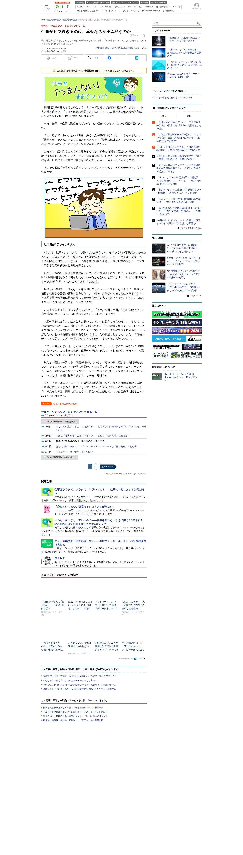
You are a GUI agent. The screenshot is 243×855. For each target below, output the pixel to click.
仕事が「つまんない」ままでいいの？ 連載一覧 (69, 412)
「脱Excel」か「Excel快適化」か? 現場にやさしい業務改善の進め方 (184, 52)
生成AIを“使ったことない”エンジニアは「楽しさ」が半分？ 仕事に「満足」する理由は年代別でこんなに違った (80, 608)
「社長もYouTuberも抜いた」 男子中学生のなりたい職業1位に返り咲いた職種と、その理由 (179, 125)
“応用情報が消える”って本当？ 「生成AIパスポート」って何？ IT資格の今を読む (184, 274)
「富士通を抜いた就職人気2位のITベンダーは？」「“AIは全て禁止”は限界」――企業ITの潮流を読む (179, 211)
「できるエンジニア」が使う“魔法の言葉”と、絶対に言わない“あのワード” (184, 64)
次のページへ (108, 467)
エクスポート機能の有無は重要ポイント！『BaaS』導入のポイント (75, 716)
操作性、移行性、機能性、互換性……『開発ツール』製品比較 (73, 720)
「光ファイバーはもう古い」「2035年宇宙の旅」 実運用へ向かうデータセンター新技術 (183, 287)
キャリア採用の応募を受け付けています (173, 98)
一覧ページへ (196, 296)
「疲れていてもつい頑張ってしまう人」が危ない (84, 506)
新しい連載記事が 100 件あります (62, 421)
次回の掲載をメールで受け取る (58, 415)
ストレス (60, 558)
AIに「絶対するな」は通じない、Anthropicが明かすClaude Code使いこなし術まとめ (182, 248)
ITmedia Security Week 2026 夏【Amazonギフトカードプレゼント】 (180, 377)
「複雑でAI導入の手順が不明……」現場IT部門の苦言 (53, 605)
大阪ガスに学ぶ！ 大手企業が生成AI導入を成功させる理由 (133, 605)
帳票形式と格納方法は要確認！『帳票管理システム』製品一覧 (73, 707)
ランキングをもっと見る (191, 228)
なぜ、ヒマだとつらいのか (65, 404)
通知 (76, 58)
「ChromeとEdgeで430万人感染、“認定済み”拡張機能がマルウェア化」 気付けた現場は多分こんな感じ (178, 180)
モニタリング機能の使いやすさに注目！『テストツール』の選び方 (75, 712)
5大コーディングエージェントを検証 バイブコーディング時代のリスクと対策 (184, 261)
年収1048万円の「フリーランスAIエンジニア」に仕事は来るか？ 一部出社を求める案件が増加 (134, 650)
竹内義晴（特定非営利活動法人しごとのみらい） (118, 48)
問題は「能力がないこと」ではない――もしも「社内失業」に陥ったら (93, 435)
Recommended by (126, 659)
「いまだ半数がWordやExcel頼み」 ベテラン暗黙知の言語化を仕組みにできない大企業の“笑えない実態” (179, 137)
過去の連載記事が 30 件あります (61, 457)
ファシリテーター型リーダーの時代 (74, 452)
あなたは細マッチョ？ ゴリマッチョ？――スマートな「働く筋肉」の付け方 (96, 446)
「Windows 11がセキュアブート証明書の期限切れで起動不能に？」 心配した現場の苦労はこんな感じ (178, 168)
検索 (198, 23)
